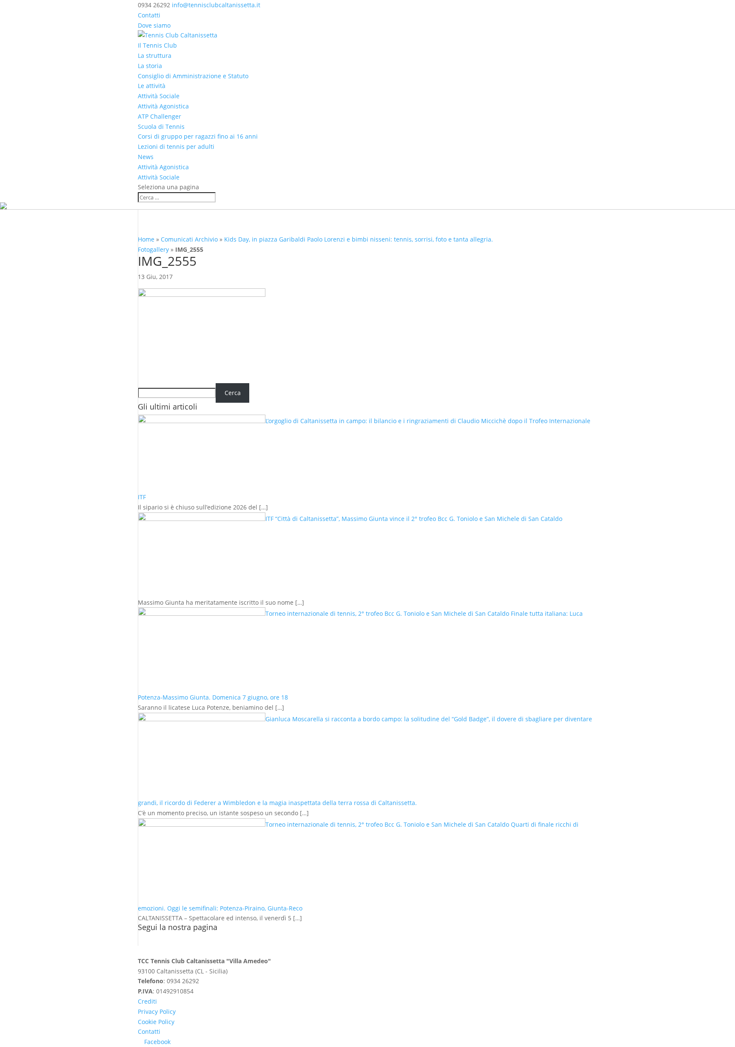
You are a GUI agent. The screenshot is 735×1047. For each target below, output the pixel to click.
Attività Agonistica (163, 106)
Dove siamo (154, 25)
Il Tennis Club (157, 45)
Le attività (151, 86)
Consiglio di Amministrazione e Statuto (193, 76)
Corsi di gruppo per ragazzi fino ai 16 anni (198, 136)
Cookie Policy (156, 1022)
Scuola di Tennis (161, 126)
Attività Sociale (158, 96)
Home (146, 239)
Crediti (147, 1001)
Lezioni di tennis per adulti (176, 146)
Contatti (149, 15)
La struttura (154, 55)
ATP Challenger (159, 116)
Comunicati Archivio (189, 239)
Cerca (233, 393)
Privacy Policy (157, 1011)
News (146, 157)
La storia (150, 66)
